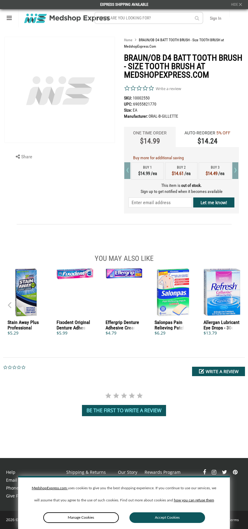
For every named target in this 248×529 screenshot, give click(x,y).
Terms (233, 519)
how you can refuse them (194, 500)
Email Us (15, 480)
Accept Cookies (167, 517)
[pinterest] (235, 472)
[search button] (197, 18)
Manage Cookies (81, 517)
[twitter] (225, 472)
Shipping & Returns (86, 472)
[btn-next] (9, 302)
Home (128, 40)
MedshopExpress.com (50, 488)
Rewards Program (163, 472)
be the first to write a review (124, 410)
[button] (218, 371)
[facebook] (205, 472)
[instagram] (214, 472)
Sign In (215, 18)
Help (10, 472)
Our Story (127, 472)
